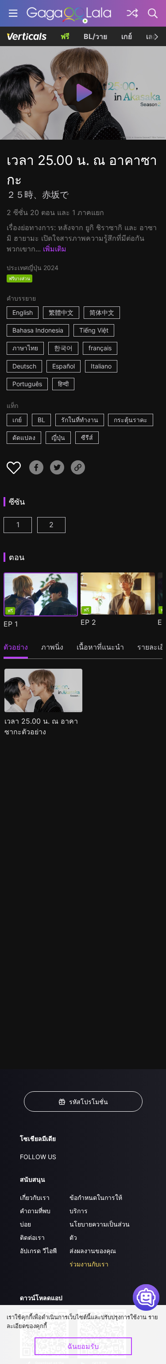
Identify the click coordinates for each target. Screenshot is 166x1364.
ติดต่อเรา (32, 1237)
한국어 (63, 348)
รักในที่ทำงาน (79, 419)
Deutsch (24, 366)
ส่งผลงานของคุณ (92, 1250)
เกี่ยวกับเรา (35, 1197)
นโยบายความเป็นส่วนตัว (99, 1230)
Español (63, 366)
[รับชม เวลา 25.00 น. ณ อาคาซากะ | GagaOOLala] (69, 13)
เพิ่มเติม (54, 248)
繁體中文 (61, 312)
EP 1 (11, 623)
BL (41, 419)
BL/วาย (95, 36)
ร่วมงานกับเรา (88, 1264)
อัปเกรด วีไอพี (38, 1250)
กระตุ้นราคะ (130, 419)
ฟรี (65, 36)
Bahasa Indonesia (37, 330)
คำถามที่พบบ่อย (35, 1217)
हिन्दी (63, 384)
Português (27, 384)
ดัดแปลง (23, 437)
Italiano (101, 366)
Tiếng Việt (93, 330)
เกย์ (126, 36)
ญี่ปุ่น (58, 437)
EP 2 (88, 622)
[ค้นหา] (153, 13)
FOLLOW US (38, 1156)
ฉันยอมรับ (83, 1346)
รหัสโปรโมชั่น (88, 1101)
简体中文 (101, 312)
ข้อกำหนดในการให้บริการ (95, 1204)
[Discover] (132, 13)
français (100, 348)
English (22, 312)
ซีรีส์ (87, 437)
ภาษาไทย (25, 348)
